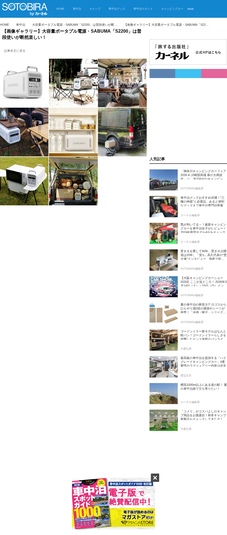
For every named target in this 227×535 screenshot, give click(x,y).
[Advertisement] (188, 112)
